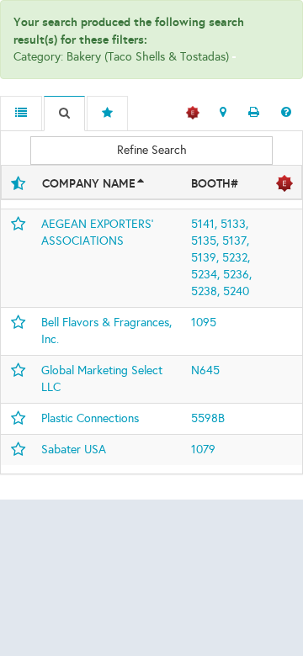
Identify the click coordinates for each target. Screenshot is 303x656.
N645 (205, 370)
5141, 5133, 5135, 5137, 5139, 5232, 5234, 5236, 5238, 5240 (221, 258)
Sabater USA (73, 449)
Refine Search (152, 150)
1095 (203, 322)
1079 (203, 449)
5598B (208, 418)
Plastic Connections (90, 418)
